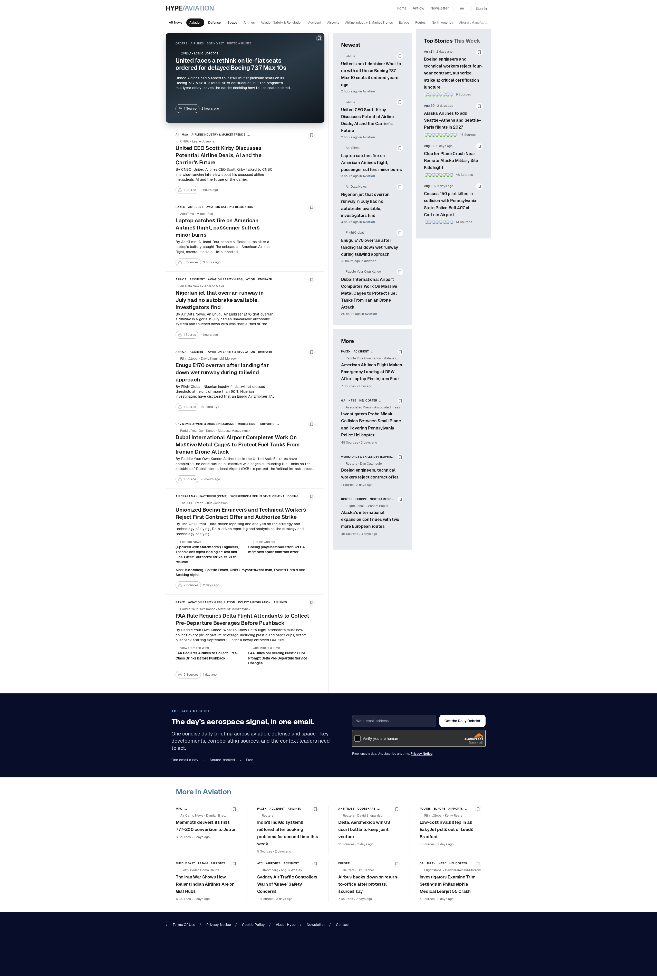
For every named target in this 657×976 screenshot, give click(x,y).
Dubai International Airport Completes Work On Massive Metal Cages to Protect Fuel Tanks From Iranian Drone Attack (369, 293)
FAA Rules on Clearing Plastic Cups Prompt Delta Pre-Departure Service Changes (277, 658)
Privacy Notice (421, 753)
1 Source (347, 485)
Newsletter (439, 8)
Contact (343, 925)
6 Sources (183, 837)
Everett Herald (286, 570)
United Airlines (239, 43)
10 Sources (265, 899)
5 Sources (264, 851)
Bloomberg (194, 570)
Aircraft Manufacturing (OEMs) (482, 22)
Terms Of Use (184, 925)
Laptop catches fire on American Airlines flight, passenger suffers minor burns (371, 162)
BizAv (431, 863)
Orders (181, 43)
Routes (420, 22)
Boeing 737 (215, 43)
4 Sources (183, 899)
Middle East (247, 423)
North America (442, 22)
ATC (260, 863)
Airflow (418, 8)
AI (177, 134)
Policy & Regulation (254, 602)
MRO (179, 808)
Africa (181, 279)
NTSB (352, 400)
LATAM (203, 863)
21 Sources (346, 844)
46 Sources (349, 534)
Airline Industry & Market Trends (369, 22)
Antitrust (346, 808)
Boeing (292, 496)
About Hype (286, 925)
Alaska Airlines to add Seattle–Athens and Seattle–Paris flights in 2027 (452, 120)
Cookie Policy (253, 925)
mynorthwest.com (256, 570)
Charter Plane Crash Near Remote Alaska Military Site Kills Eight (451, 160)
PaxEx (180, 206)
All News (175, 22)
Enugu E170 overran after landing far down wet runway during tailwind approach (369, 247)
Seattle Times (216, 570)
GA (343, 400)
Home (402, 8)
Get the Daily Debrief (462, 721)
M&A (185, 134)
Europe (404, 22)
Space (232, 22)
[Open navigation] (461, 8)
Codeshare (366, 808)
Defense (214, 22)
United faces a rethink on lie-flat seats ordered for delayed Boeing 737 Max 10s (231, 64)
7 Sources (348, 386)
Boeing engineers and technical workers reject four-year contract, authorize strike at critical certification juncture (453, 73)
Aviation (195, 22)
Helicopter (368, 400)
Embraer (265, 279)
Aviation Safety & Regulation (281, 22)
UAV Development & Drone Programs (205, 423)
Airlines (249, 22)
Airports (333, 22)
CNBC (235, 570)
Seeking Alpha (187, 575)
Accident (314, 22)
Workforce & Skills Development (257, 496)
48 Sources (349, 442)
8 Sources (427, 844)
